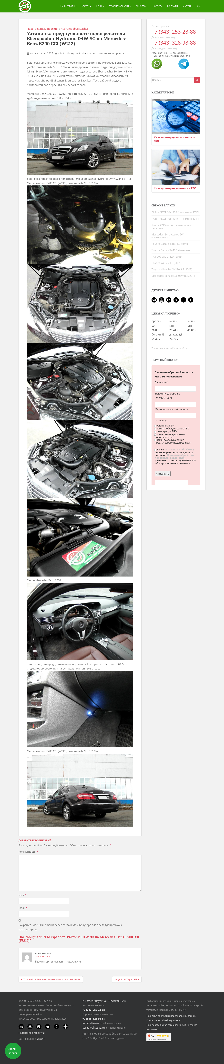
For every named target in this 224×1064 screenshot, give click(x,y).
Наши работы (67, 6)
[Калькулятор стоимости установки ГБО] (176, 116)
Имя (22, 895)
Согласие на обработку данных (164, 1020)
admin (61, 53)
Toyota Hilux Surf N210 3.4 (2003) (172, 269)
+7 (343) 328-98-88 (174, 42)
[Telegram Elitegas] (183, 63)
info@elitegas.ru (92, 1023)
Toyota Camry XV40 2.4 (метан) (171, 250)
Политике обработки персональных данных (174, 456)
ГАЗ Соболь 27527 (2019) (167, 256)
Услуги (86, 6)
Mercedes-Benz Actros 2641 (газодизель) (169, 236)
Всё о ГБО (141, 6)
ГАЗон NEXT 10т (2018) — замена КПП (175, 219)
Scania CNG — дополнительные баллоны (172, 226)
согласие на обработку (179, 449)
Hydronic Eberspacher (74, 28)
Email (23, 908)
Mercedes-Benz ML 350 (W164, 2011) (174, 276)
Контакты (172, 6)
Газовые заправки (119, 6)
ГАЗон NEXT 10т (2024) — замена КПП (175, 212)
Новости (157, 6)
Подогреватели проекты (42, 28)
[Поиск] (197, 80)
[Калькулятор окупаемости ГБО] (176, 167)
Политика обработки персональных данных (171, 1015)
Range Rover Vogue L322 (126, 979)
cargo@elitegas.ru (93, 1027)
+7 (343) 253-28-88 (174, 31)
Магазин (187, 6)
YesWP (41, 1039)
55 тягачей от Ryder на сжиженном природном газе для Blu (51, 979)
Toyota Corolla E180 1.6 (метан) (171, 244)
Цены (99, 6)
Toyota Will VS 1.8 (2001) (166, 263)
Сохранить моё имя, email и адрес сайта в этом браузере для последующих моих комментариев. (70, 927)
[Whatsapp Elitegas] (157, 63)
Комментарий (29, 851)
